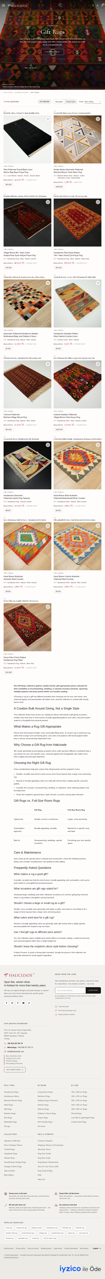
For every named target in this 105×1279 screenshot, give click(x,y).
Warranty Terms (44, 1149)
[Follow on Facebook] (6, 1003)
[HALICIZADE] (19, 975)
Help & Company (46, 1134)
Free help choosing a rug (67, 1010)
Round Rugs (76, 1113)
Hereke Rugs (9, 1158)
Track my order (63, 1006)
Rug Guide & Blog (45, 1171)
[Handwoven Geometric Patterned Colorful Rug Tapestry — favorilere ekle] (48, 445)
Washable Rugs (10, 1122)
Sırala (81, 101)
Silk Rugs (8, 1109)
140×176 (59, 429)
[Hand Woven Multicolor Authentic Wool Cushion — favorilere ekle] (48, 526)
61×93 (8, 348)
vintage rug (43, 1233)
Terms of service (33, 1248)
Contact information (71, 1248)
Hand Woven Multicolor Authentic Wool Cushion (13, 577)
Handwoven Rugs (11, 1092)
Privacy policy (20, 1248)
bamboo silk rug (11, 1233)
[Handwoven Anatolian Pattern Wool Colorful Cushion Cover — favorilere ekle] (98, 283)
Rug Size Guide (44, 1158)
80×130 (8, 184)
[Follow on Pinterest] (17, 1003)
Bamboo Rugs (10, 1113)
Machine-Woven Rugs (13, 1100)
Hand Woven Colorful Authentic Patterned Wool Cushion (67, 577)
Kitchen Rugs (43, 1105)
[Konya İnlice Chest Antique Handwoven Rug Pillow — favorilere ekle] (48, 607)
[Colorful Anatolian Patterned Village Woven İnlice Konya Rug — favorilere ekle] (98, 364)
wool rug (9, 1228)
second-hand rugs (28, 1233)
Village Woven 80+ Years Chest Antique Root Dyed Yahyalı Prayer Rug (20, 253)
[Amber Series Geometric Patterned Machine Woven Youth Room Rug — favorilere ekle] (98, 119)
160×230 (59, 187)
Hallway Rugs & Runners (48, 1100)
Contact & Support (45, 1141)
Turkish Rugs (9, 1149)
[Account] (97, 5)
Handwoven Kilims (11, 1096)
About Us (41, 1179)
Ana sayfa (8, 92)
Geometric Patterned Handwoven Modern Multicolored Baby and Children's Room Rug (21, 336)
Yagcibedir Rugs (10, 1154)
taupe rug (71, 1233)
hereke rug (9, 1238)
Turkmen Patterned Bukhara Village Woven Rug (15, 415)
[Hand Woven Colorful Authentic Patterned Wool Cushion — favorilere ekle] (98, 526)
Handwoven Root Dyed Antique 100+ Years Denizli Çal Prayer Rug (68, 253)
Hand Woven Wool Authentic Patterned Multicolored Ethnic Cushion (69, 496)
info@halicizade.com (15, 1051)
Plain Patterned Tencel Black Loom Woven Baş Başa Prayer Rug (18, 170)
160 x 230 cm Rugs (79, 1096)
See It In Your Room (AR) (48, 1166)
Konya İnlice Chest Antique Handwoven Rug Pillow (15, 658)
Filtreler (44, 101)
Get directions (13, 1069)
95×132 (58, 267)
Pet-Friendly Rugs (45, 1122)
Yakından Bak (52, 52)
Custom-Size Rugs (78, 1122)
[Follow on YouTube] (23, 1003)
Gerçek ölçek (70, 101)
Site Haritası (84, 1248)
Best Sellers (9, 1175)
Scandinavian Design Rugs (15, 1162)
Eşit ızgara (59, 101)
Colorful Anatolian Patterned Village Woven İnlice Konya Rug (67, 415)
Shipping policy (46, 1248)
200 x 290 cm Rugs (79, 1100)
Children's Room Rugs (47, 1113)
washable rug (23, 1238)
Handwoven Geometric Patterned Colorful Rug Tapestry (17, 496)
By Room (42, 1085)
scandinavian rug (57, 1233)
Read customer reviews (66, 1014)
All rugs (7, 1126)
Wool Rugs (8, 1105)
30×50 (58, 348)
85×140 (8, 429)
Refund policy (9, 1248)
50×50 (58, 510)
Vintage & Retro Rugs (13, 1166)
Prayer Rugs (43, 1118)
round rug (35, 1238)
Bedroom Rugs (44, 1096)
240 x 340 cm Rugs (79, 1105)
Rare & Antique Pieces (13, 1145)
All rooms (41, 1126)
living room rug (22, 1228)
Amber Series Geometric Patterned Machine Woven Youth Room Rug (68, 170)
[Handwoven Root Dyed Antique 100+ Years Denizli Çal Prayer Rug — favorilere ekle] (98, 202)
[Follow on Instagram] (12, 1003)
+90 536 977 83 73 (20, 1047)
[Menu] (4, 5)
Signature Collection (12, 1141)
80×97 (8, 510)
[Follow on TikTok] (29, 1003)
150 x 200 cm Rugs (79, 1092)
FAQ (39, 1175)
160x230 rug (79, 1228)
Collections (10, 1134)
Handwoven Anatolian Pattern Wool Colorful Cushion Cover (66, 334)
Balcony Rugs (43, 1109)
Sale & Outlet (9, 1171)
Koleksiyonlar (21, 92)
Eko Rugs (8, 1118)
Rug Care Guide (44, 1154)
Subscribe (93, 990)
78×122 (8, 267)
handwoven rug (51, 1228)
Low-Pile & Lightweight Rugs (82, 1118)
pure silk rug (83, 1233)
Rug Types (9, 1085)
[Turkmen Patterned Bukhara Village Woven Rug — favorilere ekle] (48, 364)
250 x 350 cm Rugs (79, 1109)
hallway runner (37, 1228)
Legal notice (58, 1248)
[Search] (93, 5)
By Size (74, 1085)
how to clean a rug (50, 1238)
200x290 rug (66, 1228)
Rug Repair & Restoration (48, 1162)
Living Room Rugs (45, 1092)
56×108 (8, 672)
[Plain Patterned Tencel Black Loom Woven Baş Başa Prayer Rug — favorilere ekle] (48, 119)
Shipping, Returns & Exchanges (50, 1145)
